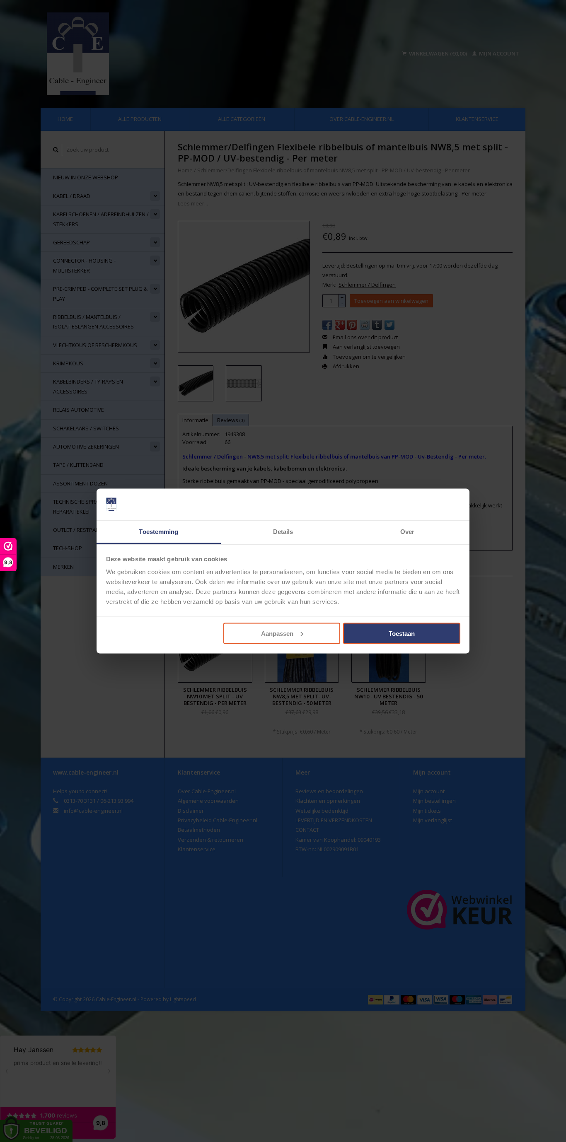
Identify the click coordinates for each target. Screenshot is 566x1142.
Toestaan (402, 633)
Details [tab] (283, 531)
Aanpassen (277, 633)
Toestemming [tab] (158, 531)
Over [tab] (407, 531)
